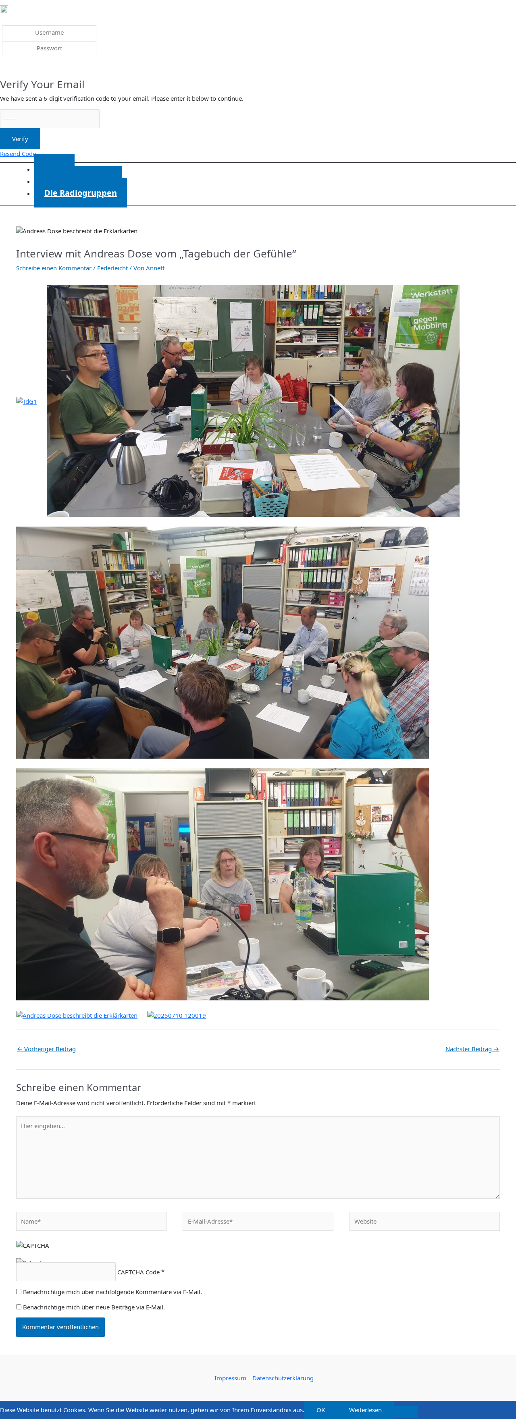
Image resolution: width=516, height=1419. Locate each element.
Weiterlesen (365, 1410)
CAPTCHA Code (138, 1272)
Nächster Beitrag (472, 1049)
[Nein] (406, 1412)
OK (320, 1410)
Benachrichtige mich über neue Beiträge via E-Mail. (94, 1307)
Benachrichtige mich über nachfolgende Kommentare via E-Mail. (112, 1292)
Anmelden (20, 68)
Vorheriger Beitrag (46, 1049)
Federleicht (112, 268)
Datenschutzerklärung (283, 1378)
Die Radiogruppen (80, 192)
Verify (20, 139)
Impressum (230, 1378)
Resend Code (18, 153)
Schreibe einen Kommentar (54, 268)
